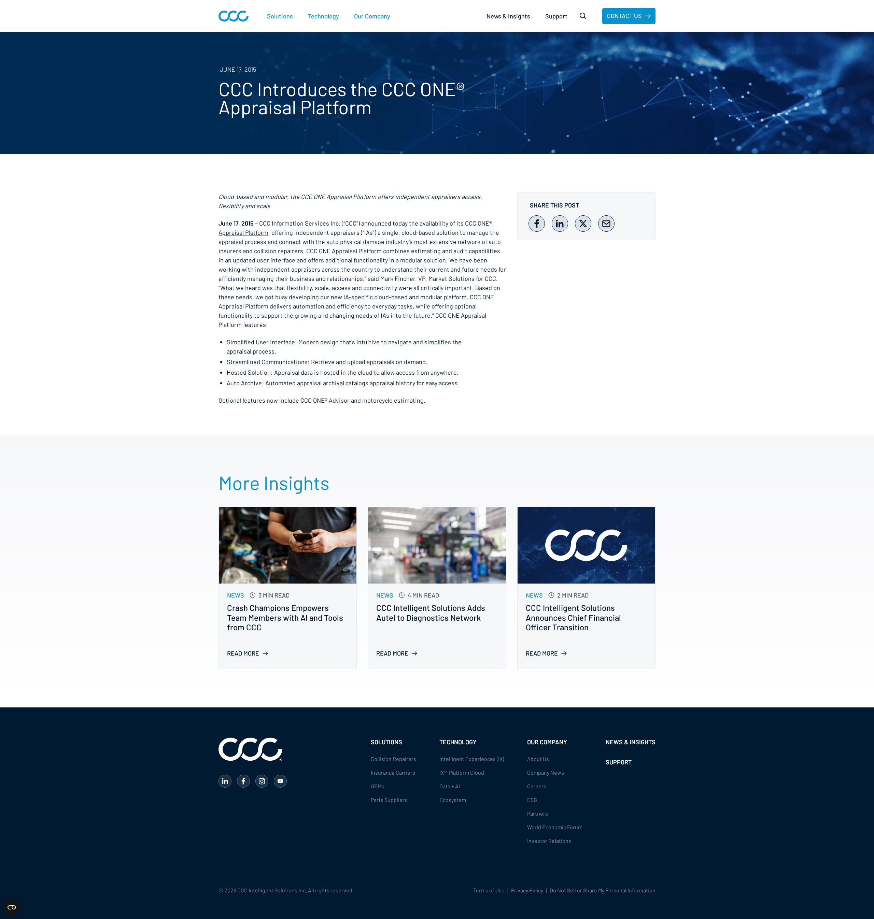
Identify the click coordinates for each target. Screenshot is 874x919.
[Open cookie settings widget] (11, 907)
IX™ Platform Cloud (461, 772)
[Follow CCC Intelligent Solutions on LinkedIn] (224, 781)
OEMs (377, 786)
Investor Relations (549, 840)
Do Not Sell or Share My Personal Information (603, 890)
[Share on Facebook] (536, 223)
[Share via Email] (606, 223)
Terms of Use (489, 890)
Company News (545, 772)
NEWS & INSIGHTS (631, 742)
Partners (537, 813)
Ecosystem (452, 799)
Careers (536, 786)
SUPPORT (619, 762)
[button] (280, 16)
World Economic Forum (554, 827)
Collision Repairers (393, 759)
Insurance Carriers (393, 772)
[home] (233, 16)
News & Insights (508, 16)
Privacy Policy (527, 890)
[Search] (583, 16)
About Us (538, 759)
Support (556, 16)
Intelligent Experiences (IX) (471, 759)
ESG (532, 799)
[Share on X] (583, 223)
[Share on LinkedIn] (560, 223)
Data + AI (449, 786)
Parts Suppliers (389, 799)
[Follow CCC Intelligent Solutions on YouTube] (280, 781)
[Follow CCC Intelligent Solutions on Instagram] (261, 781)
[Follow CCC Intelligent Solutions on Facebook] (243, 781)
